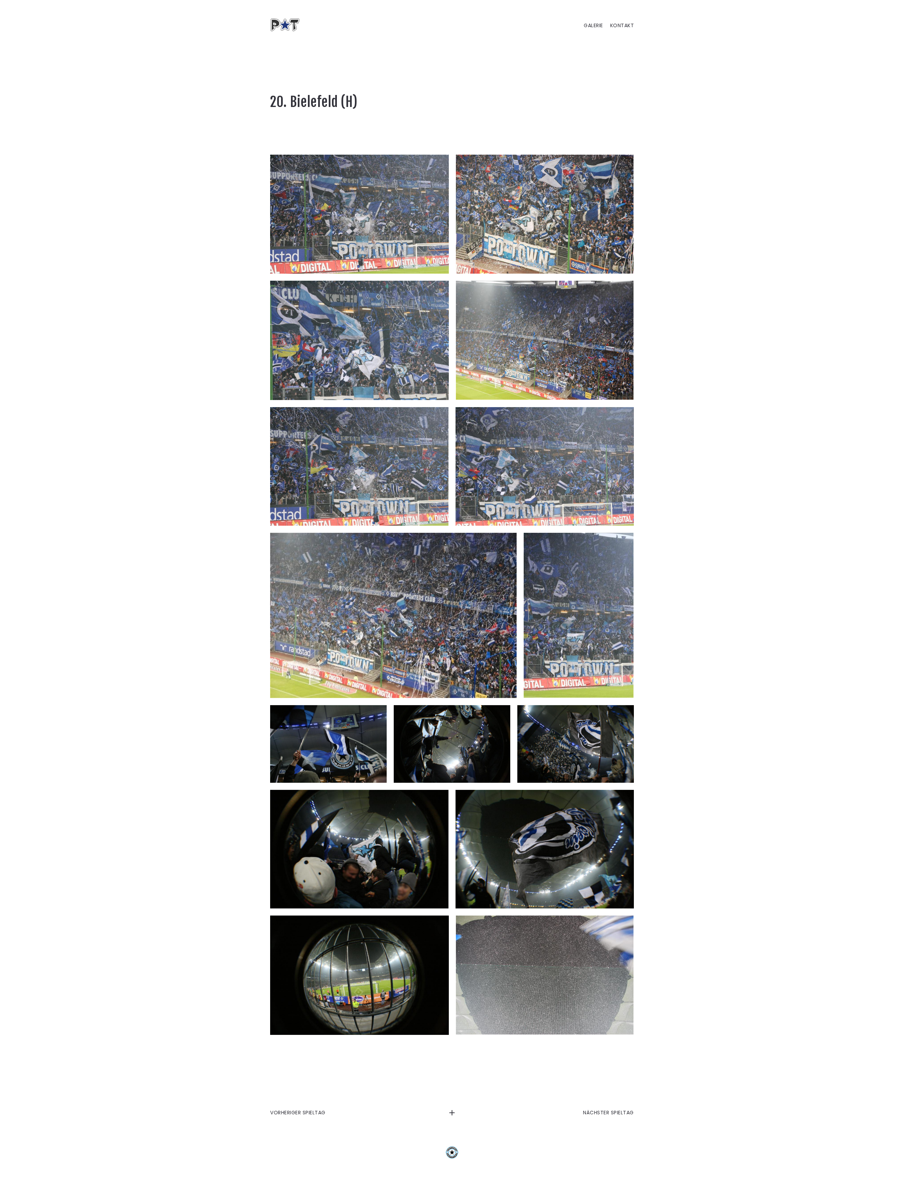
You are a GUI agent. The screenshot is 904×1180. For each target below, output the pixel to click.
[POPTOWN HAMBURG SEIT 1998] (287, 24)
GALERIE (593, 25)
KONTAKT (622, 25)
